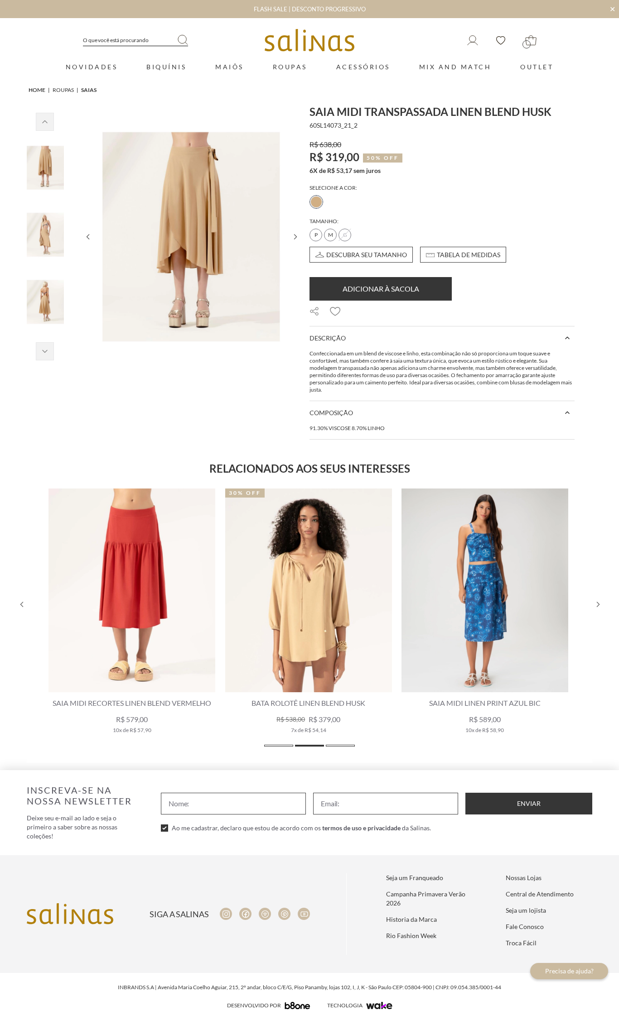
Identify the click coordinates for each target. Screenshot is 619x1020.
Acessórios (363, 67)
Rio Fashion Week (411, 935)
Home (37, 89)
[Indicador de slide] (278, 746)
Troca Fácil (521, 943)
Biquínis (166, 67)
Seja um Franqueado (414, 877)
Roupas (290, 67)
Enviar (529, 803)
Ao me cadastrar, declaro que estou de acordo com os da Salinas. (301, 828)
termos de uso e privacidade (361, 828)
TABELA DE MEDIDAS (468, 255)
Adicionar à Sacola (381, 288)
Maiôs (229, 67)
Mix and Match (455, 67)
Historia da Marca (411, 919)
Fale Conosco (525, 926)
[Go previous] (87, 237)
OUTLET (536, 67)
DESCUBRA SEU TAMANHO (366, 255)
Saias (89, 89)
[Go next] (295, 237)
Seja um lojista (526, 910)
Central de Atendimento (540, 894)
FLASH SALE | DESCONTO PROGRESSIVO (310, 9)
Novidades (92, 67)
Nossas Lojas (524, 877)
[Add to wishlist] (335, 311)
